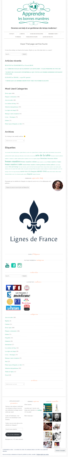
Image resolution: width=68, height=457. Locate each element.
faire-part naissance (22, 166)
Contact (11, 33)
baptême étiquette (36, 158)
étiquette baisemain (36, 174)
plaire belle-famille (17, 168)
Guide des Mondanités (36, 33)
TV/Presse (18, 36)
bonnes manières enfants (29, 162)
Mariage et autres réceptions (12, 113)
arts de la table (42, 155)
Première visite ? (53, 33)
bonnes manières (13, 161)
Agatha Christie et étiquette (37, 152)
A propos (22, 33)
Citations (7, 324)
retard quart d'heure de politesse (34, 168)
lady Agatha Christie (39, 166)
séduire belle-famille (51, 171)
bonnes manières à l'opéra (54, 162)
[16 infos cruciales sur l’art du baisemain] (56, 436)
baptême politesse (21, 158)
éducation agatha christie (22, 174)
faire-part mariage (13, 167)
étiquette (29, 174)
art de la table (26, 155)
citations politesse (50, 164)
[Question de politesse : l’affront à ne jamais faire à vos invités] (47, 426)
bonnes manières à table (13, 164)
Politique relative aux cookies (42, 454)
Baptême (7, 321)
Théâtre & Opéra (9, 371)
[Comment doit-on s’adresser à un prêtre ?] (47, 408)
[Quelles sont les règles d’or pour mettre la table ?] (47, 445)
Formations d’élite (31, 36)
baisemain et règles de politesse (57, 155)
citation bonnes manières (29, 164)
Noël (6, 361)
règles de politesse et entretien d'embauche (49, 168)
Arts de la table (9, 100)
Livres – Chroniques (10, 117)
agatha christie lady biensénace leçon (50, 152)
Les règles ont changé (10, 110)
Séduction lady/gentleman (11, 107)
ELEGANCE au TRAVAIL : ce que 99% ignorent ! (18, 77)
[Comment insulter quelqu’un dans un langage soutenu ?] (56, 417)
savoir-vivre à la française (28, 171)
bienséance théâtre (53, 158)
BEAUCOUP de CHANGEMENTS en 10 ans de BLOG (19, 65)
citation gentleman (41, 164)
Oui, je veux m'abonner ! (13, 434)
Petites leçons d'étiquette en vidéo (13, 124)
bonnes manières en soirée (42, 161)
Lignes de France (48, 36)
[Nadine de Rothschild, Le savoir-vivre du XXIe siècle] (56, 445)
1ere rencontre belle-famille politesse (12, 152)
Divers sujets (8, 93)
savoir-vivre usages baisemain (14, 171)
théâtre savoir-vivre (13, 174)
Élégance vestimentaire (11, 97)
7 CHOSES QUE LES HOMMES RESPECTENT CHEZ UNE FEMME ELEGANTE (27, 81)
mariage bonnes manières (48, 166)
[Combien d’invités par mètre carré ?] (47, 417)
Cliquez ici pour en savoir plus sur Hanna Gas (17, 187)
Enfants (7, 120)
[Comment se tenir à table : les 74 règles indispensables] (56, 426)
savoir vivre (42, 171)
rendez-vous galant (24, 168)
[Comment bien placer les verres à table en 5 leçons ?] (47, 436)
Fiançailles (7, 338)
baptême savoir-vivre (29, 158)
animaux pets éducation (19, 155)
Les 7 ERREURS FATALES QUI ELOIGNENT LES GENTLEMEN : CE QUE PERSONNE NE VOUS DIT (33, 69)
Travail (7, 375)
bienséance (43, 158)
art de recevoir (32, 155)
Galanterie (7, 341)
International (8, 344)
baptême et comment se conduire (11, 158)
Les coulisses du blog (10, 103)
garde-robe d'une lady (31, 166)
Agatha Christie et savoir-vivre (26, 152)
